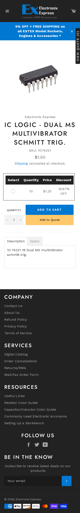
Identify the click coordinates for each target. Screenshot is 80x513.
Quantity (14, 210)
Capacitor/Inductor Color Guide (30, 409)
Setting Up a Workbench (24, 423)
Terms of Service (18, 333)
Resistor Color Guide (21, 403)
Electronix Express (28, 499)
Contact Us (13, 306)
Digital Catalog (16, 354)
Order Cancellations (20, 361)
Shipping (21, 163)
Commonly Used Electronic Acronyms (35, 416)
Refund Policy (15, 319)
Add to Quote (50, 219)
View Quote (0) (77, 46)
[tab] (16, 241)
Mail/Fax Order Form (21, 375)
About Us (12, 313)
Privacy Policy (15, 326)
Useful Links (14, 396)
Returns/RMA (15, 368)
